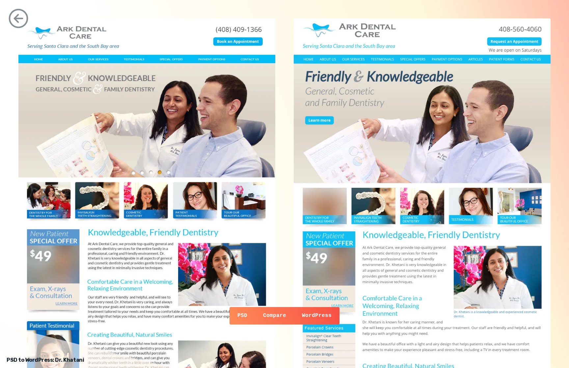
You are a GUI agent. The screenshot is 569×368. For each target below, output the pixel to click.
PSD (242, 316)
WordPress (317, 316)
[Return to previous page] (18, 18)
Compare (274, 316)
